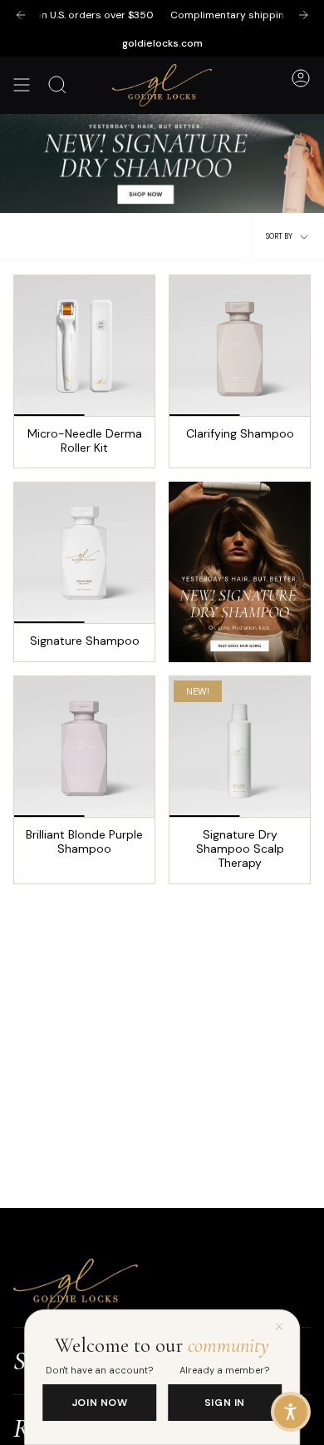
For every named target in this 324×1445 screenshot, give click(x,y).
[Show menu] (21, 85)
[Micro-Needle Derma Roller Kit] (84, 345)
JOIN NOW (99, 1402)
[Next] (303, 14)
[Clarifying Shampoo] (239, 345)
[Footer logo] (75, 1285)
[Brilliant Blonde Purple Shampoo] (84, 746)
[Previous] (20, 14)
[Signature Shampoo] (84, 552)
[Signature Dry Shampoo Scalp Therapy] (239, 746)
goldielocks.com (162, 43)
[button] (291, 1412)
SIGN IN (224, 1402)
